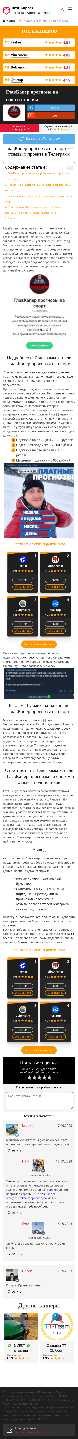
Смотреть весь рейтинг (37, 644)
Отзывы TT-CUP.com (57, 1348)
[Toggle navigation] (69, 9)
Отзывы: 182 (55, 587)
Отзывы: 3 (55, 631)
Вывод (11, 218)
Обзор (23, 580)
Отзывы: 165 (23, 631)
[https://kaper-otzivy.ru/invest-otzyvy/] (21, 1326)
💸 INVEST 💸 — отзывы (21, 1348)
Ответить (15, 1150)
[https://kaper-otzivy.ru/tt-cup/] (57, 1326)
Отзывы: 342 (23, 587)
